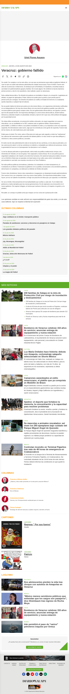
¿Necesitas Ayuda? (35, 669)
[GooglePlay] (45, 674)
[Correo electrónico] (19, 76)
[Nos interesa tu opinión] (34, 658)
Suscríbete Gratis (35, 647)
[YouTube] (32, 674)
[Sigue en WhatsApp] (62, 76)
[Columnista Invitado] (5, 499)
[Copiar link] (23, 76)
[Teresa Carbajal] (5, 508)
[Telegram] (15, 76)
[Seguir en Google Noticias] (66, 76)
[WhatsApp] (11, 76)
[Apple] (41, 674)
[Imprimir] (28, 76)
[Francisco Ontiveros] (5, 489)
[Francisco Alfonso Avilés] (5, 480)
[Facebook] (2, 76)
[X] (7, 76)
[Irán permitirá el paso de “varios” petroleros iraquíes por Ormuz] (12, 627)
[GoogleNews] (36, 674)
